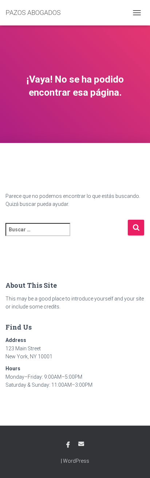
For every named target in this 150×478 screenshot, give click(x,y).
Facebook (68, 445)
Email (81, 443)
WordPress (76, 461)
